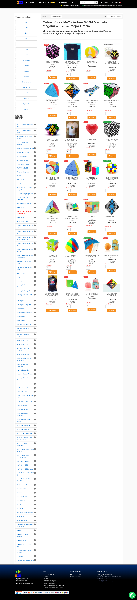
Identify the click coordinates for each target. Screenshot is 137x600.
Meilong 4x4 (21, 301)
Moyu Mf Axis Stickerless (24, 433)
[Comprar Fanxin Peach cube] (92, 283)
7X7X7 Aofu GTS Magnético (22, 143)
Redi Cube (20, 176)
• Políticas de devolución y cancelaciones (53, 585)
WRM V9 (20, 556)
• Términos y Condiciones (49, 580)
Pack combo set (22, 485)
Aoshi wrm (20, 217)
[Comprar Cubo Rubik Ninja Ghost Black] (111, 129)
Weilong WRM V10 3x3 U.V (104, 575)
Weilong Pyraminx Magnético (22, 535)
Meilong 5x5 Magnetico (24, 313)
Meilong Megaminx (23, 354)
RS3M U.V (20, 509)
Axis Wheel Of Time (23, 152)
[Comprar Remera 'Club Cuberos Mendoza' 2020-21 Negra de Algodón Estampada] (52, 283)
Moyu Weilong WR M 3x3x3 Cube (23, 480)
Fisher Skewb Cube (23, 164)
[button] (73, 2)
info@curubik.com (22, 581)
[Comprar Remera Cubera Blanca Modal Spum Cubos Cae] (72, 129)
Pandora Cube (21, 489)
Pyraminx (20, 493)
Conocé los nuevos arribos (70, 6)
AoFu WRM (20, 208)
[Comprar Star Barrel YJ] (92, 51)
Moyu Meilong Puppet (24, 425)
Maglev (19, 277)
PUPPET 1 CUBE (22, 168)
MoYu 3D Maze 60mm (24, 388)
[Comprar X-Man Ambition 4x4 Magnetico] (111, 167)
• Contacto (45, 578)
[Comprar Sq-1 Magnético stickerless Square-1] (72, 206)
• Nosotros (45, 577)
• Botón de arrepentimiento (50, 582)
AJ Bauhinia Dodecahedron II (104, 582)
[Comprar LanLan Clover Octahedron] (111, 283)
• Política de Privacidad (49, 584)
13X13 (19, 184)
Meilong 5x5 (21, 309)
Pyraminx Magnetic (23, 172)
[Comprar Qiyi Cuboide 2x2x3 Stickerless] (92, 167)
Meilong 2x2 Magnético (24, 291)
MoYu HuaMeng (22, 406)
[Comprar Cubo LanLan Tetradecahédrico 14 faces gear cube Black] (111, 51)
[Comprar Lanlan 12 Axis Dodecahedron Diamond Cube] (52, 129)
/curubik (76, 575)
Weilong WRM (21, 540)
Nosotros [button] (63, 2)
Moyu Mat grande (22, 410)
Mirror (19, 384)
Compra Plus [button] (47, 2)
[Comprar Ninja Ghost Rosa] (52, 51)
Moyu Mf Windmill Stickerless (22, 444)
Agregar (72, 78)
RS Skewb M (21, 501)
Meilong (19, 281)
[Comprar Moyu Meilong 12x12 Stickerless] (92, 245)
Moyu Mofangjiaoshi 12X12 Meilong (23, 456)
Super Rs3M (21, 516)
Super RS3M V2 (22, 520)
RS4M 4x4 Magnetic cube (25, 513)
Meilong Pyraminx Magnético (22, 365)
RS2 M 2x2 (20, 180)
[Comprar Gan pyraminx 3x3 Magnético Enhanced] (72, 283)
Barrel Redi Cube (22, 156)
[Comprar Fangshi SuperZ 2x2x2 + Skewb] (111, 90)
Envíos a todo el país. (25, 583)
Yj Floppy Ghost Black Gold (25, 560)
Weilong (19, 530)
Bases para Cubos (22, 221)
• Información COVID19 (49, 575)
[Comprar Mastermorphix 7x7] (52, 90)
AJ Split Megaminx (102, 580)
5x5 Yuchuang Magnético (25, 194)
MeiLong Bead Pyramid (24, 324)
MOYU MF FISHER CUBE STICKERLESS (24, 438)
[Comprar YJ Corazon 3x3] (92, 129)
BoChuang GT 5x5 (23, 160)
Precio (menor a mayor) (114, 16)
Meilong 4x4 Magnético (24, 305)
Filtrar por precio (56, 16)
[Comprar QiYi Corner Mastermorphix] (52, 206)
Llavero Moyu (21, 273)
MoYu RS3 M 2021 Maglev (25, 469)
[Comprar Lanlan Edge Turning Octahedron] (72, 90)
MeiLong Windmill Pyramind (22, 379)
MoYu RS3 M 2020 (23, 461)
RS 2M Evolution (22, 497)
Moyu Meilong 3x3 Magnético (22, 414)
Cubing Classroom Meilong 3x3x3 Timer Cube (25, 238)
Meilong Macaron (22, 340)
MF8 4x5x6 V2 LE (102, 578)
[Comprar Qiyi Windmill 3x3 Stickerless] (52, 245)
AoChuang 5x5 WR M (24, 204)
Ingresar (105, 2)
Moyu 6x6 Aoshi (22, 392)
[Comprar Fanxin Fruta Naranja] (111, 245)
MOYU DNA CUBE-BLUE (25, 402)
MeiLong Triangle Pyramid (25, 374)
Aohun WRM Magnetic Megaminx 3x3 (24, 212)
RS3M (19, 505)
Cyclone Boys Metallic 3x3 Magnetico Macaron (109, 577)
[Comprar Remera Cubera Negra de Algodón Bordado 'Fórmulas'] (72, 51)
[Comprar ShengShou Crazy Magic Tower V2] (72, 167)
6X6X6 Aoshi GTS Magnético (22, 199)
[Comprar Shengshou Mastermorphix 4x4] (72, 245)
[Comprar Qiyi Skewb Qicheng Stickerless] (52, 167)
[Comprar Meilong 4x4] (92, 206)
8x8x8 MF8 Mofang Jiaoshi (25, 148)
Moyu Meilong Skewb (23, 429)
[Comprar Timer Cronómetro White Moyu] (92, 90)
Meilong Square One (23, 370)
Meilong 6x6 (21, 317)
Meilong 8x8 (21, 320)
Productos (31, 2)
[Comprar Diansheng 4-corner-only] (111, 206)
